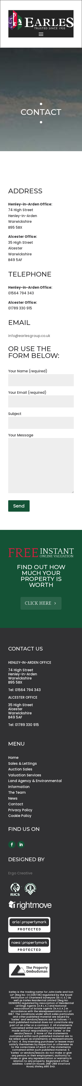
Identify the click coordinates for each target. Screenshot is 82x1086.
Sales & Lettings (22, 763)
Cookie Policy (19, 815)
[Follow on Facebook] (11, 844)
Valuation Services (24, 775)
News (13, 798)
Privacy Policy (20, 810)
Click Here (38, 603)
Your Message (20, 435)
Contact (15, 804)
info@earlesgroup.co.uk (29, 335)
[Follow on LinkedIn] (21, 844)
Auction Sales (20, 769)
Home (13, 757)
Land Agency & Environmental (35, 780)
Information (19, 786)
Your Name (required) (27, 371)
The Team (17, 792)
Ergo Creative (20, 873)
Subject (14, 413)
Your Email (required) (27, 392)
